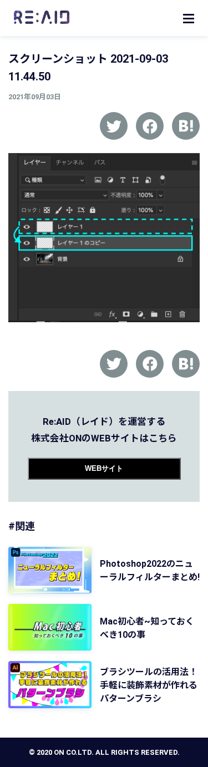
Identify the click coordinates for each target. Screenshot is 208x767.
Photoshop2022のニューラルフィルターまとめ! (150, 570)
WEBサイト (104, 468)
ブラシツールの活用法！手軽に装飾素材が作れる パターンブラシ (148, 685)
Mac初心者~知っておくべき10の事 (147, 628)
